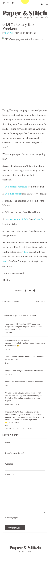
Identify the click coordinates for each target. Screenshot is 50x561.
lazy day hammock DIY (16, 219)
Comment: (9, 474)
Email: (14, 453)
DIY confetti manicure (16, 186)
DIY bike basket (13, 193)
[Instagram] (4, 2)
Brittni (9, 33)
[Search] (42, 4)
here (26, 251)
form (4, 261)
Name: (8, 442)
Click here (22, 315)
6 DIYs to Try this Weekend (18, 26)
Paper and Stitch (25, 14)
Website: (9, 463)
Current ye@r (11, 517)
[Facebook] (12, 2)
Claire (37, 219)
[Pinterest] (8, 2)
